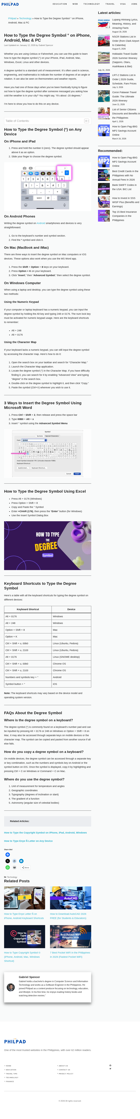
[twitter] (110, 1069)
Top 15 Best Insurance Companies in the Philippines (124, 216)
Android (41, 223)
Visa (123, 4)
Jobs (134, 4)
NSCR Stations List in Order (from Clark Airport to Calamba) (125, 40)
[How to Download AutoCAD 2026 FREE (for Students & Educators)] (70, 907)
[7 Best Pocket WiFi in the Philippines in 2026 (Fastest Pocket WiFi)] (70, 946)
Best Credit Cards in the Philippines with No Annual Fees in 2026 (125, 175)
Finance (10, 1081)
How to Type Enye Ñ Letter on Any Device (28, 841)
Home (8, 1066)
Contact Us (64, 1070)
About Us (63, 1066)
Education (60, 4)
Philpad (12, 18)
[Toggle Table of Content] (85, 121)
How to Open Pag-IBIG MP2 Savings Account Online (124, 130)
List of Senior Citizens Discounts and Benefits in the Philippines (126, 113)
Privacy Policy (66, 1074)
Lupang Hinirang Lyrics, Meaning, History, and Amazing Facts (125, 23)
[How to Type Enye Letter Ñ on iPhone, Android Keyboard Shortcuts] (24, 907)
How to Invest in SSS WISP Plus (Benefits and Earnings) (125, 202)
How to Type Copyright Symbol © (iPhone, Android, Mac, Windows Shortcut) (22, 956)
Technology (91, 4)
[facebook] (110, 1065)
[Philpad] (10, 4)
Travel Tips (11, 1074)
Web (75, 4)
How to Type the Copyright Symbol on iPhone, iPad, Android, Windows (45, 832)
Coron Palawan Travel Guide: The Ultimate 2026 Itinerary (124, 96)
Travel (110, 4)
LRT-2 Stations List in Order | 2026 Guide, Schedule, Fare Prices (124, 79)
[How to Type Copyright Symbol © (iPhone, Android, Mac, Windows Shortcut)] (24, 946)
